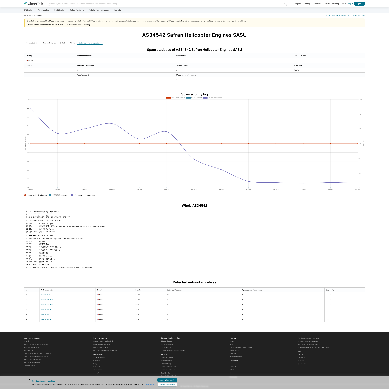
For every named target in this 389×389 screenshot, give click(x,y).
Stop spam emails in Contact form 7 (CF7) (38, 353)
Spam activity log (49, 43)
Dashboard (96, 360)
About (232, 341)
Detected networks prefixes (89, 43)
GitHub (232, 370)
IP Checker (28, 10)
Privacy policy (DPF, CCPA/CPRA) (241, 347)
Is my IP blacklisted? (333, 15)
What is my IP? (346, 15)
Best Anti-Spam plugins (32, 347)
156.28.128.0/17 (47, 300)
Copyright (233, 353)
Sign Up (359, 4)
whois (72, 43)
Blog (231, 364)
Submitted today (166, 360)
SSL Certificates (166, 341)
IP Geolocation (43, 10)
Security (307, 4)
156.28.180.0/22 (47, 320)
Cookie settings (303, 364)
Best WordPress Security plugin (103, 341)
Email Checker (59, 10)
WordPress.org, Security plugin (308, 341)
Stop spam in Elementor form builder (36, 356)
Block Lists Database (168, 370)
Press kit (301, 361)
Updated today (166, 364)
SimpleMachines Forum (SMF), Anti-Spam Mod (313, 347)
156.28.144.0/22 (47, 315)
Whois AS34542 (194, 205)
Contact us (301, 357)
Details (63, 43)
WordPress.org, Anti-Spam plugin (309, 338)
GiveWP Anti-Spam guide (32, 359)
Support (300, 354)
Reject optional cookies (167, 384)
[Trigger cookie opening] (27, 379)
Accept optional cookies (167, 380)
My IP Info (96, 373)
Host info (117, 10)
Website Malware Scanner (99, 10)
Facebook (233, 367)
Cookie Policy (149, 384)
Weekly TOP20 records (168, 367)
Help (344, 4)
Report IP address (359, 15)
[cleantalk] (33, 3)
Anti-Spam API (29, 350)
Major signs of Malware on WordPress (105, 350)
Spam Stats (96, 367)
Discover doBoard (167, 347)
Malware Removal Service (101, 347)
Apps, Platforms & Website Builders (36, 344)
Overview (27, 341)
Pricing (95, 364)
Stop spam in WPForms (32, 362)
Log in (350, 4)
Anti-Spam (296, 4)
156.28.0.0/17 (46, 295)
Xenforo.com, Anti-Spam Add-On (309, 344)
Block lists (317, 4)
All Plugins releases (99, 357)
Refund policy (234, 350)
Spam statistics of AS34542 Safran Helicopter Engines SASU (194, 50)
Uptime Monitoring (332, 4)
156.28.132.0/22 (47, 305)
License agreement (236, 356)
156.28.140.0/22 (47, 310)
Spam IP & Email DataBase (170, 376)
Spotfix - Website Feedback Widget (173, 350)
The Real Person (29, 365)
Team (231, 344)
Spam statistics (32, 43)
